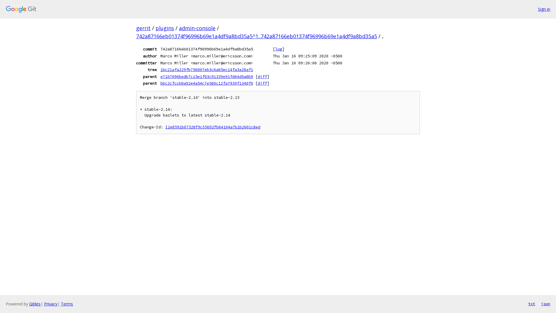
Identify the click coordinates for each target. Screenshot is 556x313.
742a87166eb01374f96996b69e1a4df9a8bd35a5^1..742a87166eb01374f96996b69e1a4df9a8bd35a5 (256, 36)
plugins (165, 28)
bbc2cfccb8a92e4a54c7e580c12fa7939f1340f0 (206, 83)
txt (531, 303)
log (278, 49)
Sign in (544, 9)
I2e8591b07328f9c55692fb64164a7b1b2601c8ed (212, 127)
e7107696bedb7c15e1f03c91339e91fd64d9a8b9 (206, 76)
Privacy (50, 304)
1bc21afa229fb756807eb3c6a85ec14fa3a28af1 (206, 69)
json (545, 303)
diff (262, 76)
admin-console (197, 28)
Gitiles (35, 304)
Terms (67, 304)
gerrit (143, 28)
